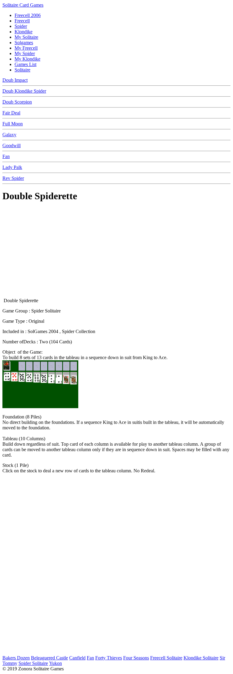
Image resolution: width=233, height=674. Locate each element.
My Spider (25, 53)
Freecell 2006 (28, 15)
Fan (6, 156)
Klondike (23, 31)
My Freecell (26, 48)
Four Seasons (136, 657)
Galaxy (9, 134)
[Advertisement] (116, 250)
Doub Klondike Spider (24, 91)
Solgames (24, 42)
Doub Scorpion (17, 101)
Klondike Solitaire (201, 657)
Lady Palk (12, 167)
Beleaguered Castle (49, 657)
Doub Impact (15, 80)
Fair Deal (11, 112)
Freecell (22, 20)
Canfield (77, 657)
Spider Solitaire (33, 663)
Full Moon (12, 123)
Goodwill (11, 145)
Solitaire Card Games (22, 5)
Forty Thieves (108, 657)
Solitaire (22, 69)
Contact (224, 669)
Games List (25, 64)
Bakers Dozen (16, 657)
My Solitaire (26, 37)
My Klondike (27, 58)
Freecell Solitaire (166, 657)
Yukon (55, 663)
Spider (21, 26)
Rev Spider (13, 178)
